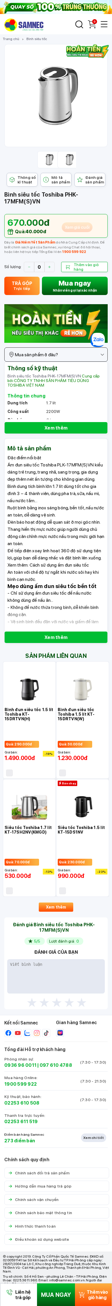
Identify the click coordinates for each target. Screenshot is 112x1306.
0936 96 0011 (20, 1065)
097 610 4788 (56, 1065)
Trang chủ (11, 39)
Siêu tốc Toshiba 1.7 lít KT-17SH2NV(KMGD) (28, 829)
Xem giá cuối (77, 227)
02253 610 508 (21, 1103)
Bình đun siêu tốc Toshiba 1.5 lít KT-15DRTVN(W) (76, 714)
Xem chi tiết (93, 1138)
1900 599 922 (74, 252)
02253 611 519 (21, 1121)
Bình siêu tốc (36, 39)
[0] (92, 26)
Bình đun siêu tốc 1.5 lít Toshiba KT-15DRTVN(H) (29, 714)
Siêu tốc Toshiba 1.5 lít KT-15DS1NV (81, 829)
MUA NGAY (56, 1294)
